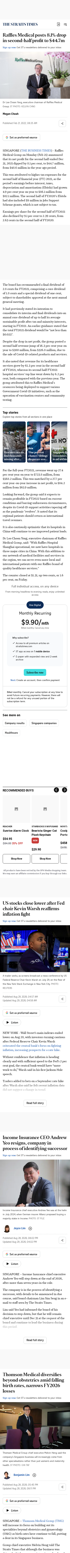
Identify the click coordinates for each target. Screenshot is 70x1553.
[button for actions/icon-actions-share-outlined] (62, 123)
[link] (20, 24)
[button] (58, 24)
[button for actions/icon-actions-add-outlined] (30, 1228)
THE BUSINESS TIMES (36, 150)
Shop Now (16, 858)
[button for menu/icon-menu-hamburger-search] (65, 24)
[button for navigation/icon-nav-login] (58, 24)
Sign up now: (9, 47)
